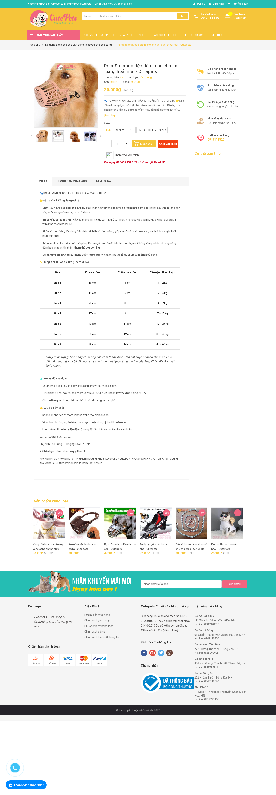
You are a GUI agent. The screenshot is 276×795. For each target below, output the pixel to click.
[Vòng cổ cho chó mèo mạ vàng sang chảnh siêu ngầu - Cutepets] (49, 523)
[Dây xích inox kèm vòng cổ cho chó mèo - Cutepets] (191, 523)
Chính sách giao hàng (97, 620)
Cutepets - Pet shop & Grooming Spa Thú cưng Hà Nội (53, 621)
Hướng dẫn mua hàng (97, 614)
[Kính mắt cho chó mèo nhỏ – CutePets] (227, 523)
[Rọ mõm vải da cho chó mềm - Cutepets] (84, 523)
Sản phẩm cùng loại (51, 501)
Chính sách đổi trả (95, 631)
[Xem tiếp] (110, 115)
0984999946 (211, 667)
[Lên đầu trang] (265, 766)
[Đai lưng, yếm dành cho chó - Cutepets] (156, 523)
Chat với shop (168, 144)
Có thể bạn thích (208, 153)
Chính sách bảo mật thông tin (101, 637)
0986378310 (124, 162)
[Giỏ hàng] (227, 16)
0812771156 (211, 699)
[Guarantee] (167, 683)
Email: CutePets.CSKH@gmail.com (113, 3)
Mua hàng (146, 143)
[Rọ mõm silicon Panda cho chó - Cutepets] (120, 523)
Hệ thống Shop (240, 3)
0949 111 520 (210, 18)
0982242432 (211, 652)
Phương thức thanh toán (98, 625)
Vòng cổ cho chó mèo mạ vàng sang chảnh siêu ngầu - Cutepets (48, 549)
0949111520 (215, 139)
